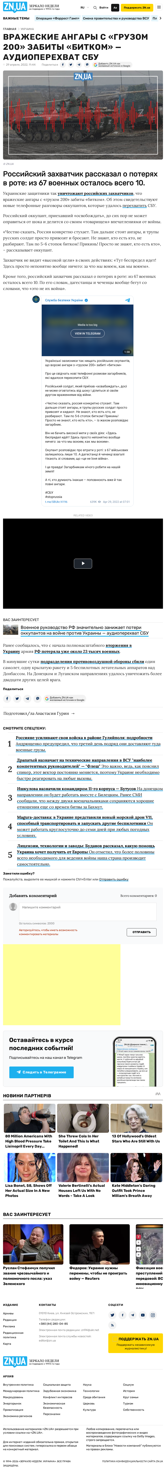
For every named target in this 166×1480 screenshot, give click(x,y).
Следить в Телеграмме (44, 1072)
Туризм (128, 1403)
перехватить (134, 205)
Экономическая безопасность (54, 1406)
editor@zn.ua (47, 1340)
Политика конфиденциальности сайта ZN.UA (132, 1461)
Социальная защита (57, 1384)
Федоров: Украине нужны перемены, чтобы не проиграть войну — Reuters (98, 1273)
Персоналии (51, 1414)
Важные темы (16, 18)
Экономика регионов (17, 1416)
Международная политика (21, 1391)
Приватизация (13, 1410)
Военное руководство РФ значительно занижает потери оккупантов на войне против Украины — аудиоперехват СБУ (85, 630)
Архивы (8, 1313)
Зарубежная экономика (59, 1391)
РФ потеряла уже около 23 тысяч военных (77, 651)
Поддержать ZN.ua (137, 7)
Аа (115, 7)
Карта (7, 1344)
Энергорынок (12, 1403)
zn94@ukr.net (90, 1330)
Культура (89, 1410)
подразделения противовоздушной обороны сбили (92, 661)
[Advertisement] (61, 984)
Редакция (10, 1320)
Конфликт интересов (57, 1397)
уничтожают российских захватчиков (95, 193)
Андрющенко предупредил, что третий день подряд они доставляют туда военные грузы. (88, 743)
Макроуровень (13, 1397)
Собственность (133, 1410)
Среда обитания (94, 1397)
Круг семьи (130, 1397)
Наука (87, 1384)
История (129, 1391)
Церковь (89, 1403)
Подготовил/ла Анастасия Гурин (36, 713)
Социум (128, 1384)
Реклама (9, 1326)
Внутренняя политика (18, 1384)
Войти (103, 7)
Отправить (142, 932)
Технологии (91, 1391)
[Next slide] (160, 18)
